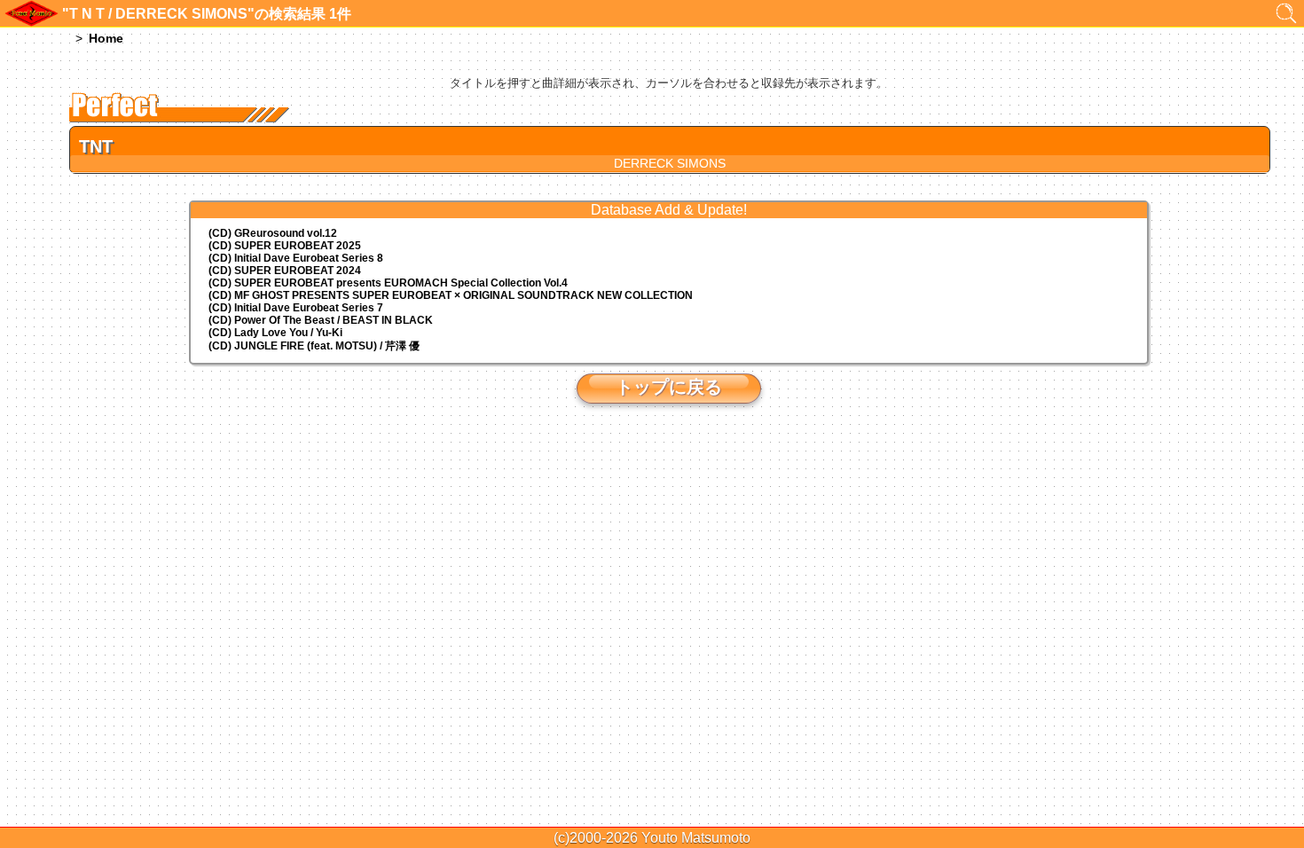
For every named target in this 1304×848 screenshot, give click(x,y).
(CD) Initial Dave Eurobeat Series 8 (295, 258)
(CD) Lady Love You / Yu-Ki (275, 332)
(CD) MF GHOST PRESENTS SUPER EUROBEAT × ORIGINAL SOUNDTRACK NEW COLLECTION (450, 295)
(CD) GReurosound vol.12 (272, 233)
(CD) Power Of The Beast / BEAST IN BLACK (320, 320)
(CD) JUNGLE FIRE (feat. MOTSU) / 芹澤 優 (314, 346)
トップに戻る (669, 387)
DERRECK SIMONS (670, 163)
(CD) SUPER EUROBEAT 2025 (284, 245)
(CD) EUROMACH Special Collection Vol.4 (388, 283)
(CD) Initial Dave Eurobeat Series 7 (295, 308)
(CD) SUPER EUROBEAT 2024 (284, 270)
